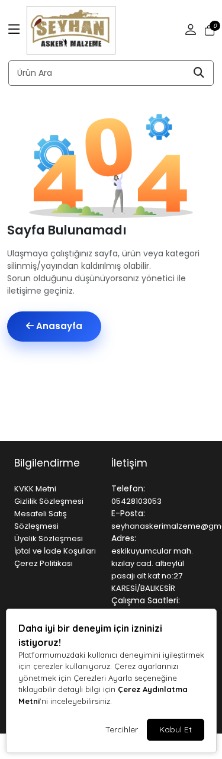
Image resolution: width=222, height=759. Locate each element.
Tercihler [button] (121, 729)
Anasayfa (58, 326)
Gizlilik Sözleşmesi (48, 501)
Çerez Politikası (43, 563)
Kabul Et (175, 729)
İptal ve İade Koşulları (55, 551)
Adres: (123, 538)
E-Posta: (128, 513)
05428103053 (136, 501)
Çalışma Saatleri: (145, 600)
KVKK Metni (35, 488)
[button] (14, 30)
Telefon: (128, 488)
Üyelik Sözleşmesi (48, 538)
